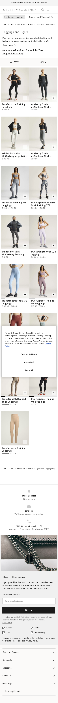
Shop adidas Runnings (13, 50)
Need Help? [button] (7, 684)
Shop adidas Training (13, 53)
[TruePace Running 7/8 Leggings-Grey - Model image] (15, 183)
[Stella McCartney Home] (19, 9)
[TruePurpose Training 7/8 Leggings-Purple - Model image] (43, 281)
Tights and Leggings (13, 17)
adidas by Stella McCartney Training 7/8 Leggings (13, 254)
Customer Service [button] (10, 652)
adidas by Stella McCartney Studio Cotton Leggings (41, 107)
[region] (28, 351)
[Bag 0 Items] (48, 9)
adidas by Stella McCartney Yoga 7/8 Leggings (13, 156)
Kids (8, 632)
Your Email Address (11, 595)
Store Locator (29, 496)
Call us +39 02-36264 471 (29, 526)
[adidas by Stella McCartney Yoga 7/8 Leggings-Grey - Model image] (15, 134)
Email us (29, 511)
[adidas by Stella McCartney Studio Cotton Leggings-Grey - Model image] (43, 134)
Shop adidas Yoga (34, 50)
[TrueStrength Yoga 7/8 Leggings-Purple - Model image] (43, 232)
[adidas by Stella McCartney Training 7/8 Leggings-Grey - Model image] (15, 232)
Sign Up (28, 610)
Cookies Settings (29, 354)
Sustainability (39, 632)
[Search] (42, 9)
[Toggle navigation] (54, 9)
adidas (36, 628)
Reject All (29, 370)
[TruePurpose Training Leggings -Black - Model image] (15, 85)
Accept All (29, 362)
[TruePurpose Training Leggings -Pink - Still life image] (15, 428)
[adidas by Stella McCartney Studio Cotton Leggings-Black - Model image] (43, 85)
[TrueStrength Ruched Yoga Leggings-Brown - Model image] (15, 379)
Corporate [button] (7, 660)
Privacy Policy (32, 641)
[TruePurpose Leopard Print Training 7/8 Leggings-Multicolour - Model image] (43, 183)
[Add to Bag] (25, 98)
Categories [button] (7, 668)
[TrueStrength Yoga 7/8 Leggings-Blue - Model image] (15, 281)
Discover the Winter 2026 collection (29, 3)
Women (9, 628)
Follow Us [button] (6, 676)
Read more (7, 623)
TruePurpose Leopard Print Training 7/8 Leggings (43, 205)
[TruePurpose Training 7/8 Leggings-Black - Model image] (43, 379)
